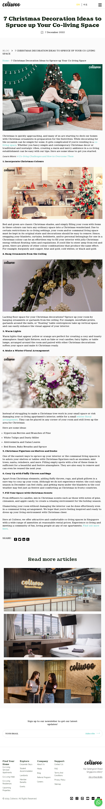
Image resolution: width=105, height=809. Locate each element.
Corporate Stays (26, 764)
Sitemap (57, 784)
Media (39, 769)
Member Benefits (23, 781)
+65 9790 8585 (95, 777)
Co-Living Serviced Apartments (7, 770)
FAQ (56, 769)
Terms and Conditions (58, 774)
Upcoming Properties (7, 789)
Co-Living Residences (7, 782)
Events (22, 787)
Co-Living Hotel (9, 777)
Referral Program (44, 777)
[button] (98, 802)
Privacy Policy (59, 780)
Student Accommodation (26, 769)
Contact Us (58, 764)
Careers (40, 782)
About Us (41, 764)
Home (6, 60)
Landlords (24, 775)
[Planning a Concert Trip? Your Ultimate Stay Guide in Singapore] (52, 681)
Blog (6, 50)
